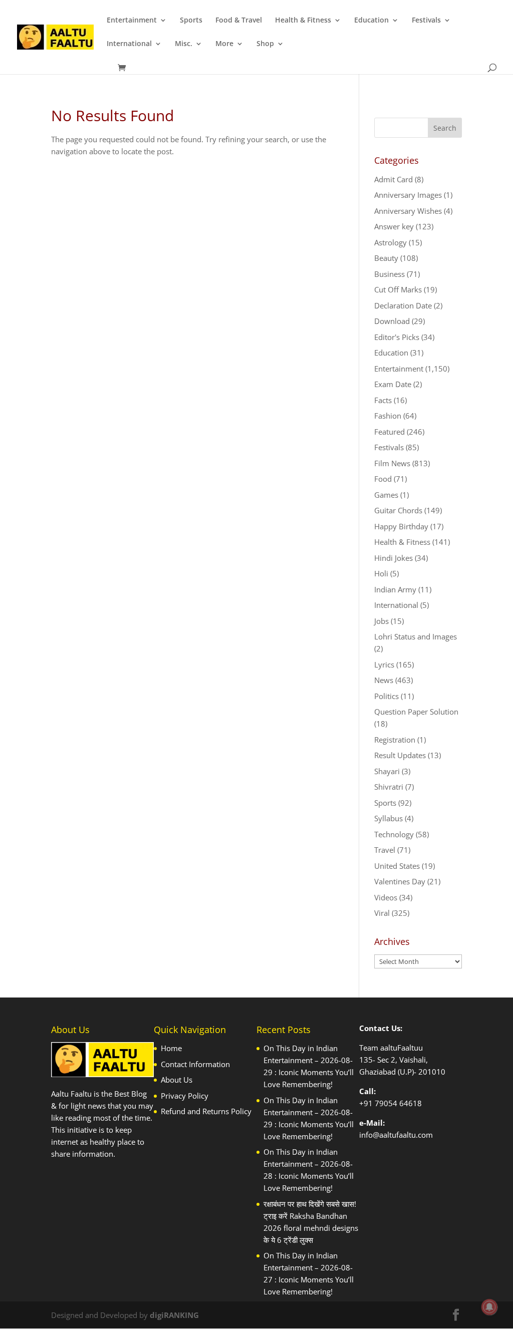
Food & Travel (238, 21)
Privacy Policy (184, 1096)
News (383, 680)
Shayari (387, 771)
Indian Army (395, 589)
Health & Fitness (303, 21)
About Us (176, 1080)
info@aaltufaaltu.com (396, 1135)
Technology (394, 834)
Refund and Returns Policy (206, 1111)
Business (389, 274)
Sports (191, 21)
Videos (385, 897)
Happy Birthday (401, 526)
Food (383, 479)
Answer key (394, 226)
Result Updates (400, 755)
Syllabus (388, 818)
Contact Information (195, 1064)
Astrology (390, 242)
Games (386, 495)
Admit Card (393, 179)
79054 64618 (398, 1103)
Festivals (426, 21)
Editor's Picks (396, 337)
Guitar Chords (398, 510)
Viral (382, 913)
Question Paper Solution (416, 712)
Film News (392, 463)
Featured (389, 432)
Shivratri (388, 787)
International (129, 44)
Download (392, 321)
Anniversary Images (408, 195)
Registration (394, 740)
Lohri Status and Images (415, 636)
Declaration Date (403, 305)
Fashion (387, 416)
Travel (384, 850)
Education (371, 21)
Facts (383, 400)
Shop (265, 44)
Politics (386, 696)
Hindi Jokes (393, 558)
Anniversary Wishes (408, 211)
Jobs (381, 621)
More (224, 44)
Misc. (183, 44)
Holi (381, 573)
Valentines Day (399, 881)
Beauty (386, 258)
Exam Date (392, 384)
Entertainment (132, 21)
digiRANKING (174, 1315)
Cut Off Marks (398, 289)
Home (171, 1048)
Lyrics (384, 664)
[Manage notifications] (489, 1307)
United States (397, 866)
